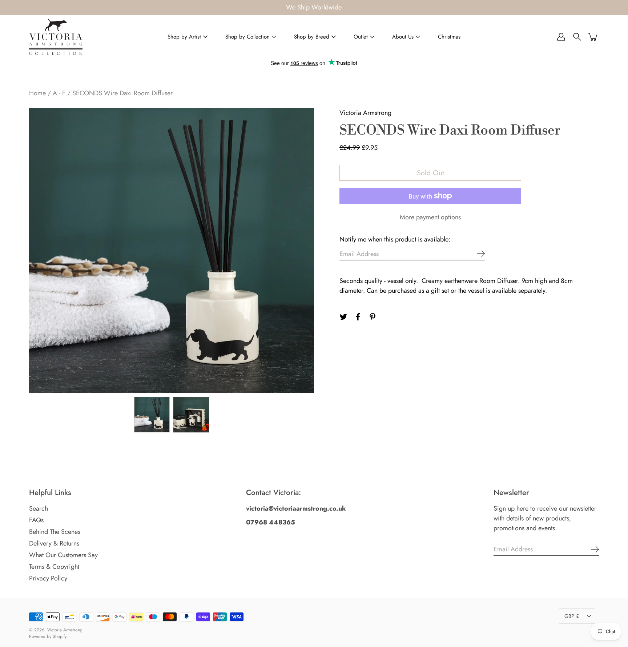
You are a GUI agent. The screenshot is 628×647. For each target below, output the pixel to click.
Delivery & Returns (54, 543)
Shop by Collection (247, 37)
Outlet (361, 37)
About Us (403, 37)
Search (38, 508)
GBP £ (571, 616)
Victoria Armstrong (64, 630)
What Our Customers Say (63, 555)
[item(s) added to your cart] (593, 37)
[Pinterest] (372, 316)
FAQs (36, 520)
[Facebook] (358, 316)
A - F (59, 93)
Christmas (449, 37)
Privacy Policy (48, 578)
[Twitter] (343, 316)
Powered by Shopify (48, 636)
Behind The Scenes (54, 531)
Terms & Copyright (54, 566)
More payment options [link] (430, 217)
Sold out (430, 173)
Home (37, 93)
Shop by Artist (184, 37)
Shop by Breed (311, 37)
